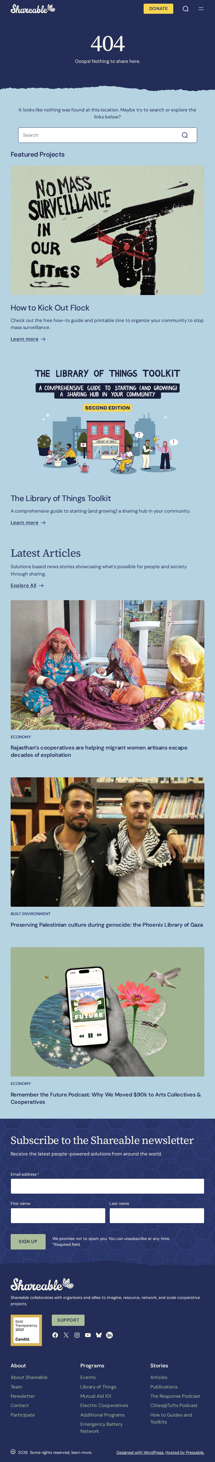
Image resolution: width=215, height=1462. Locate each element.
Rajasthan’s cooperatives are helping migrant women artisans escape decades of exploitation (99, 751)
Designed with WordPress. (140, 1452)
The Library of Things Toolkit (61, 498)
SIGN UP (28, 1241)
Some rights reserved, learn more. (61, 1452)
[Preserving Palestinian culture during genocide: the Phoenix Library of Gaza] (108, 842)
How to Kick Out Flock (50, 308)
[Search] (188, 135)
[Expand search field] (185, 8)
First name (20, 1203)
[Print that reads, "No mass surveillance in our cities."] (108, 230)
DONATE (158, 9)
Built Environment (30, 913)
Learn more (24, 339)
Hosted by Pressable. (184, 1452)
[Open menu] (201, 8)
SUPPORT (68, 1320)
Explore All (23, 585)
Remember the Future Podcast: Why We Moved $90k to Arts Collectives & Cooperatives (106, 1098)
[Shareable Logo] (33, 8)
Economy (21, 736)
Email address (25, 1174)
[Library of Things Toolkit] (108, 421)
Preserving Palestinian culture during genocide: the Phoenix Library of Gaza (107, 924)
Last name (119, 1203)
